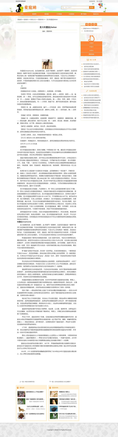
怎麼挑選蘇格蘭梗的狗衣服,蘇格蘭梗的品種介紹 (98, 74)
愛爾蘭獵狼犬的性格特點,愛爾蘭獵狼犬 (95, 107)
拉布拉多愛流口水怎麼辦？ (62, 381)
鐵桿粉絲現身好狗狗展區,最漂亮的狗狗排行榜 (97, 79)
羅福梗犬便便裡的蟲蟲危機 (92, 100)
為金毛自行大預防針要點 (91, 84)
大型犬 (91, 50)
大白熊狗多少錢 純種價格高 (91, 76)
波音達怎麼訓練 (88, 66)
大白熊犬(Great (88, 31)
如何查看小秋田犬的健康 (91, 86)
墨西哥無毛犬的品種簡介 (91, 105)
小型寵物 (59, 14)
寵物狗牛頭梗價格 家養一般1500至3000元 (96, 71)
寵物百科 (96, 14)
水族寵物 (71, 14)
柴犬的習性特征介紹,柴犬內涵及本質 (94, 64)
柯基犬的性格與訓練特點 (91, 69)
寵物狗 (34, 14)
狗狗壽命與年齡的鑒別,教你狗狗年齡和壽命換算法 (98, 117)
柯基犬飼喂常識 (29, 381)
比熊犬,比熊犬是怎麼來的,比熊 (92, 95)
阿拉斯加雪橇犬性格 (89, 110)
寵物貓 (47, 14)
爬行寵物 (83, 14)
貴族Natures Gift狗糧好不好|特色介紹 (94, 28)
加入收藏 (99, 1)
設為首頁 (92, 1)
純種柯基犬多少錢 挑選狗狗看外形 (93, 112)
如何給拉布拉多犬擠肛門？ (92, 97)
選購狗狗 (41, 19)
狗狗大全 (33, 19)
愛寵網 (20, 19)
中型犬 (91, 47)
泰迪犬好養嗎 (87, 81)
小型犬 (91, 43)
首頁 (22, 14)
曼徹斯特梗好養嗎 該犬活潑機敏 (93, 115)
